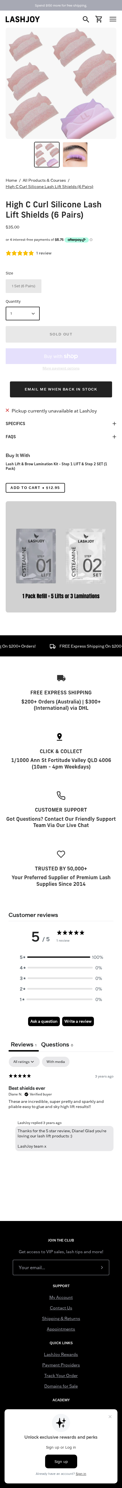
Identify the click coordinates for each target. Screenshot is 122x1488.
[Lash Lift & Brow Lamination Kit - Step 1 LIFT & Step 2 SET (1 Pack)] (61, 556)
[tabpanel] (61, 1105)
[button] (61, 957)
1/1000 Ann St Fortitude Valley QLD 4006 (61, 760)
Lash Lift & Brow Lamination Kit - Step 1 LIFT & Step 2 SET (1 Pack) (56, 466)
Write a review (78, 1021)
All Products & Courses (44, 180)
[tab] (57, 1045)
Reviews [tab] (24, 1044)
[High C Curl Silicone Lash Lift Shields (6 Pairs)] (47, 154)
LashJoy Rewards (61, 1354)
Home (11, 180)
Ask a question (44, 1021)
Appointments (61, 1329)
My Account (61, 1297)
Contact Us (61, 1308)
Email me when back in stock (61, 389)
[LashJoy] (23, 19)
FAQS (11, 436)
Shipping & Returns (61, 1318)
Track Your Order (61, 1375)
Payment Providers (61, 1365)
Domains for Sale (61, 1386)
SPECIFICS (15, 423)
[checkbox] (56, 1062)
